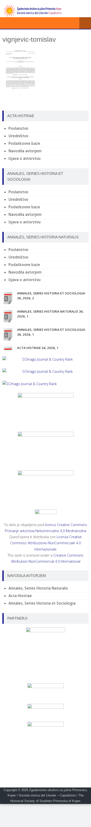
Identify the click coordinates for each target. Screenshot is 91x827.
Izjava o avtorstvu (24, 158)
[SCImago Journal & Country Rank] (45, 359)
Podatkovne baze (24, 143)
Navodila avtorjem (24, 151)
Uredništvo (18, 135)
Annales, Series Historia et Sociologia (41, 603)
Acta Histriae (20, 595)
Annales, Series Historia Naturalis (38, 588)
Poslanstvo (18, 128)
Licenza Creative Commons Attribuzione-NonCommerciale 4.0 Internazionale (46, 543)
